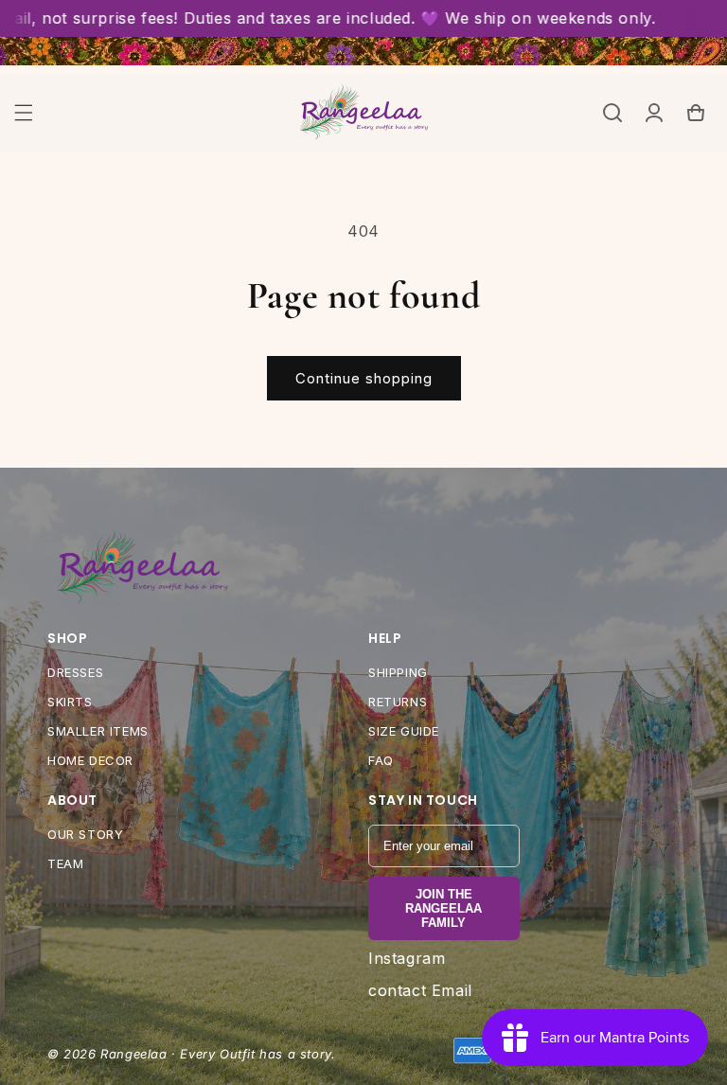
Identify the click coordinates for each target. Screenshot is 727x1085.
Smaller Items (98, 730)
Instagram (406, 958)
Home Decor (90, 760)
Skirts (70, 701)
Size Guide (403, 730)
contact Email (420, 990)
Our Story (85, 834)
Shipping (398, 672)
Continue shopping (364, 378)
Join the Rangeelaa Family (443, 908)
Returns (397, 701)
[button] (23, 112)
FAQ (381, 760)
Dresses (75, 672)
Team (65, 863)
